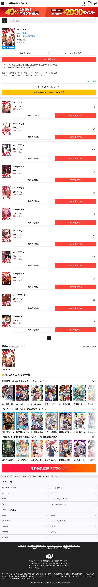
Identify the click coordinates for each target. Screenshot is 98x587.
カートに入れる (71, 53)
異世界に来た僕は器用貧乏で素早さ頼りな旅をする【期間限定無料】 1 (80, 404)
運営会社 (21, 546)
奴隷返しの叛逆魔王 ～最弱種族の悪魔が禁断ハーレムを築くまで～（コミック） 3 (65, 460)
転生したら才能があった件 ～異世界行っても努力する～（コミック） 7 (37, 460)
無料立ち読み (25, 53)
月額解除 (54, 526)
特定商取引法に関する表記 (37, 546)
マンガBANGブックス (8, 476)
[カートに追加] (93, 107)
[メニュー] (3, 3)
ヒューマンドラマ (24, 476)
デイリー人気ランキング (59, 499)
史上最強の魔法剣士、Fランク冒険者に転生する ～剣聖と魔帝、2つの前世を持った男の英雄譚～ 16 (8, 404)
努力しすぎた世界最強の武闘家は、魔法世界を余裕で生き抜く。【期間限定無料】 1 (51, 404)
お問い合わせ (55, 532)
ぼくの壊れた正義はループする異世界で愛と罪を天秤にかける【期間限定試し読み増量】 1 (22, 404)
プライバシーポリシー (54, 546)
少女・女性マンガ (8, 493)
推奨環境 (5, 537)
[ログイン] (89, 3)
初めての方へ (6, 521)
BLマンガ (5, 499)
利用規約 (5, 532)
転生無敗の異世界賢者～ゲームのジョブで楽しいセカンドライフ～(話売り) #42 (37, 432)
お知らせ (5, 515)
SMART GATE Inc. (29, 36)
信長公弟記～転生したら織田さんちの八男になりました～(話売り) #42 (80, 432)
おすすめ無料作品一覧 (58, 504)
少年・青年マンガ (57, 488)
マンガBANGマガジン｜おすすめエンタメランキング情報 (48, 548)
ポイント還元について (58, 521)
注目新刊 (5, 504)
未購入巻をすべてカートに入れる (47, 92)
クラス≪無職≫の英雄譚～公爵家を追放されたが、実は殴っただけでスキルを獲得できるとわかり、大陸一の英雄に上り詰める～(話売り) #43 (51, 432)
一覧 (92, 381)
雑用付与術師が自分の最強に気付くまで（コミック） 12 (8, 460)
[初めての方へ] (83, 3)
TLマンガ (54, 493)
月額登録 (5, 526)
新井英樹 (24, 33)
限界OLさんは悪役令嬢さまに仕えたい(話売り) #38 (22, 432)
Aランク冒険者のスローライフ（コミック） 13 (22, 460)
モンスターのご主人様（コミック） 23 (80, 460)
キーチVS (6, 369)
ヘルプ (53, 515)
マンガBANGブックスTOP (11, 488)
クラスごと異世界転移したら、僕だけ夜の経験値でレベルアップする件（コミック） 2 (51, 460)
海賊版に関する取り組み (71, 546)
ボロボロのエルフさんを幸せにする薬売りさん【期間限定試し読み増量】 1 (37, 404)
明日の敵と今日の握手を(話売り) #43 (8, 432)
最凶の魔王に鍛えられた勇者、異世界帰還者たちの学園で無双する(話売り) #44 (65, 432)
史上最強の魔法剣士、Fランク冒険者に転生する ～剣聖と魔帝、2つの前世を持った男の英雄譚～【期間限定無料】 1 (65, 404)
